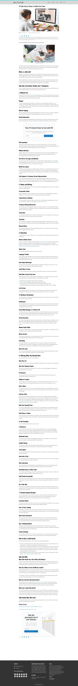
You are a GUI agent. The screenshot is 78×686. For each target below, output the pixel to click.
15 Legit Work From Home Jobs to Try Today (27, 609)
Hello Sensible (44, 37)
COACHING (53, 2)
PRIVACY (50, 676)
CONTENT (61, 2)
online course (42, 241)
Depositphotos (41, 63)
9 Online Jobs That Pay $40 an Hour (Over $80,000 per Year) (30, 606)
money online (43, 201)
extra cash (41, 170)
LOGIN (64, 2)
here (34, 677)
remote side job (32, 95)
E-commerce (41, 181)
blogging (29, 114)
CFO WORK (57, 2)
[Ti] (17, 676)
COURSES (49, 2)
